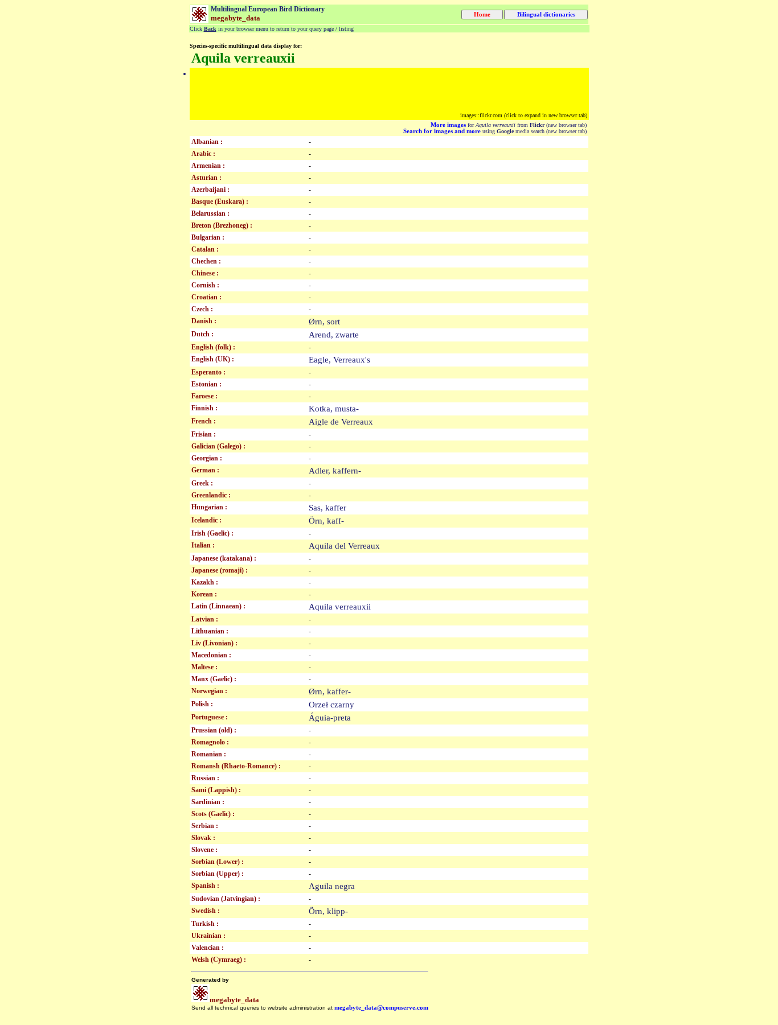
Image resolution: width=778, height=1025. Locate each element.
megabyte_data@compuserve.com (381, 1008)
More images (448, 125)
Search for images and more (442, 131)
